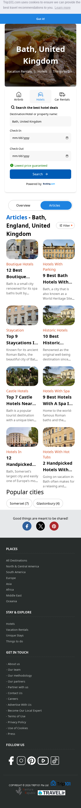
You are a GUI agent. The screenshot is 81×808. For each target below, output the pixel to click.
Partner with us (18, 687)
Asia (9, 584)
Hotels (42, 71)
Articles (54, 205)
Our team (14, 669)
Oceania (11, 601)
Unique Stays (15, 635)
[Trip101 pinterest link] (31, 761)
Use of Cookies (18, 728)
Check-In (15, 130)
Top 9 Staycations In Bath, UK (21, 342)
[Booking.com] (49, 184)
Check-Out (17, 149)
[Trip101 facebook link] (11, 761)
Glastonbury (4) (48, 503)
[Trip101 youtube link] (43, 760)
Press (11, 734)
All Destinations (16, 560)
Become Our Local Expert (25, 710)
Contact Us (15, 693)
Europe (11, 578)
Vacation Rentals (19, 71)
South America (16, 572)
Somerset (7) (19, 503)
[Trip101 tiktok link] (55, 761)
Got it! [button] (40, 18)
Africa (10, 589)
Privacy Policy (17, 722)
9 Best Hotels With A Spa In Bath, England (58, 403)
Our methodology (20, 675)
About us (14, 664)
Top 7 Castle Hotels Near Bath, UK (19, 403)
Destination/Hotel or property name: (34, 114)
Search (38, 174)
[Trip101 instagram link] (21, 761)
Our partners (16, 681)
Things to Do (62, 71)
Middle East (14, 595)
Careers (13, 699)
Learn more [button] (63, 7)
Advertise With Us (19, 704)
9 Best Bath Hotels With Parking (55, 281)
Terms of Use (16, 716)
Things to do (14, 641)
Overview (23, 205)
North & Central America (22, 566)
